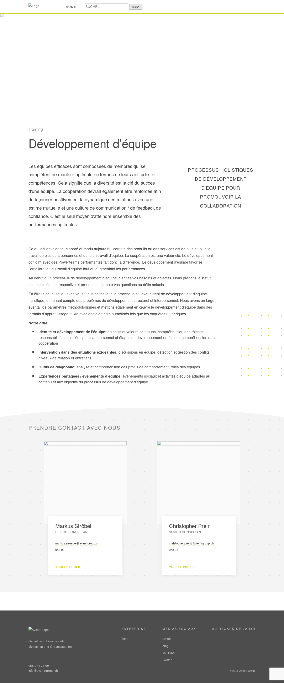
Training (35, 129)
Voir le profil (68, 567)
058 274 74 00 (38, 665)
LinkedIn (168, 639)
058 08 (173, 550)
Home (71, 7)
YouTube (168, 653)
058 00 (59, 550)
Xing (165, 646)
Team (125, 639)
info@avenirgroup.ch (43, 670)
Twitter (167, 660)
